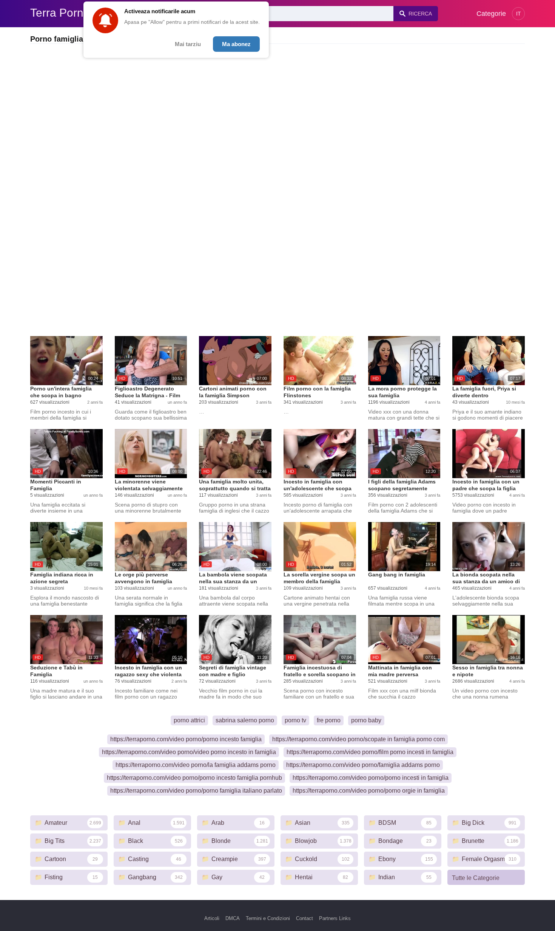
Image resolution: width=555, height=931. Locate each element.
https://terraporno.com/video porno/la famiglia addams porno (196, 765)
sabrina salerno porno (245, 720)
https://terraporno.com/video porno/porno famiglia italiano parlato (196, 790)
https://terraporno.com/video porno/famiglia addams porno (363, 765)
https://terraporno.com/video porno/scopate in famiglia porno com (358, 739)
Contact (304, 918)
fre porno (329, 720)
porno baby (366, 720)
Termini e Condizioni (268, 918)
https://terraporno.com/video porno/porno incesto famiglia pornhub (194, 778)
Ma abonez (236, 44)
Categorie (491, 13)
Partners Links (335, 918)
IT (518, 14)
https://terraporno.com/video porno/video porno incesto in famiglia (189, 752)
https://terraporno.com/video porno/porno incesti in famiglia (371, 778)
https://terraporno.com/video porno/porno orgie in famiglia (369, 790)
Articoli (211, 918)
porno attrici (189, 720)
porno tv (295, 720)
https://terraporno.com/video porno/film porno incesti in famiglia (370, 752)
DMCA (232, 918)
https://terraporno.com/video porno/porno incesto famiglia (186, 739)
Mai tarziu (188, 44)
